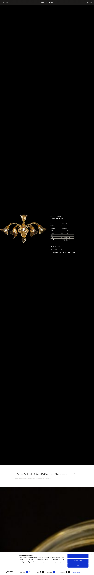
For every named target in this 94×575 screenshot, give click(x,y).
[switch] (42, 572)
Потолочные (56, 216)
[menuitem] (6, 2)
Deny (78, 565)
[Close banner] (91, 554)
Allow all (78, 556)
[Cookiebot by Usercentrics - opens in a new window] (9, 572)
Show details (76, 572)
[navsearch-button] (88, 2)
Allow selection (78, 560)
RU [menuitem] (7, 2)
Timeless (63, 225)
